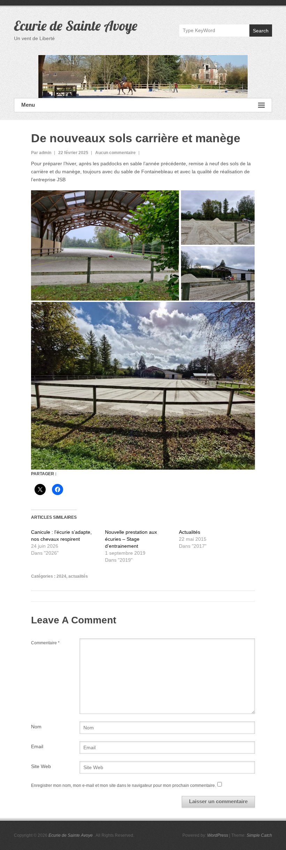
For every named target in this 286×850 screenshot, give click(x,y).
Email (37, 746)
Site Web (41, 766)
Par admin (41, 152)
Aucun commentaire (115, 152)
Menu (28, 105)
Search (261, 30)
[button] (105, 245)
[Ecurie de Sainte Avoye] (143, 76)
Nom (36, 726)
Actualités (189, 532)
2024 (61, 576)
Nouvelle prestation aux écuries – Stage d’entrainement (131, 539)
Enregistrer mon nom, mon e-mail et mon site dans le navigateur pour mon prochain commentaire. (123, 785)
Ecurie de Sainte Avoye (75, 25)
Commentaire (45, 642)
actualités (78, 576)
